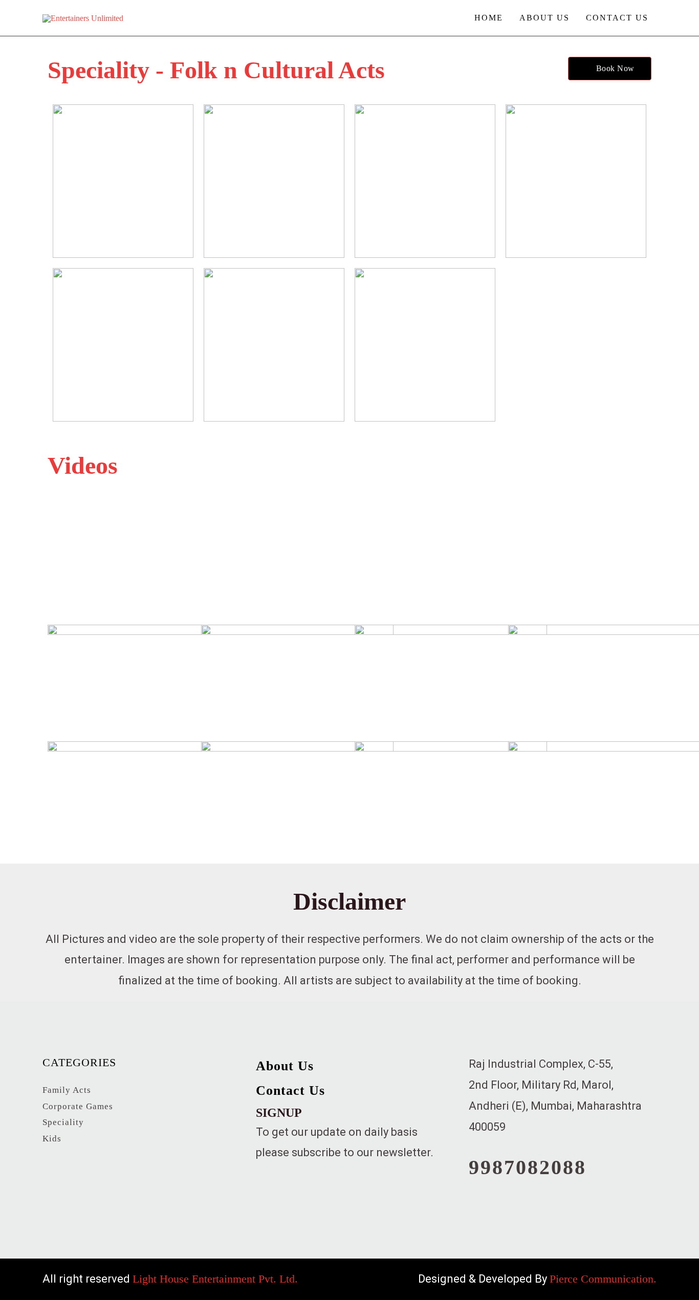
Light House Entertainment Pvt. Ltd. (215, 1278)
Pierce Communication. (603, 1278)
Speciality (63, 1122)
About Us (544, 17)
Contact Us (617, 17)
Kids (51, 1138)
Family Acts (66, 1090)
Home (488, 17)
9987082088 (527, 1167)
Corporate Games (77, 1106)
